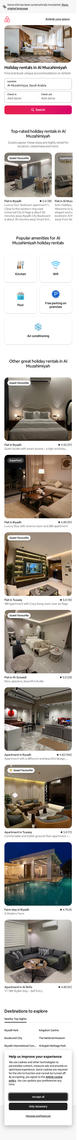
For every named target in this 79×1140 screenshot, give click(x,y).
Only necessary (38, 1106)
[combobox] (38, 85)
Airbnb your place (57, 19)
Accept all (38, 1097)
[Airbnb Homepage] (7, 19)
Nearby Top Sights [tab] (15, 1019)
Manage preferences (38, 1116)
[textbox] (21, 98)
